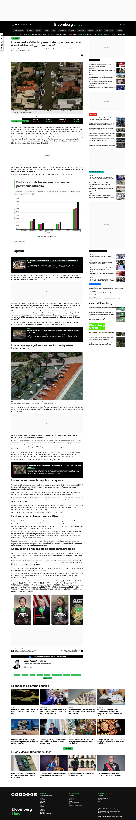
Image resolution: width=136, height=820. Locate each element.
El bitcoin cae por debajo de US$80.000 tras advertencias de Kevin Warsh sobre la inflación (111, 741)
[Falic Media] (115, 27)
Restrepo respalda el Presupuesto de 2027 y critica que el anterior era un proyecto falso (53, 741)
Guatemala (42, 815)
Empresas (66, 675)
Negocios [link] (90, 30)
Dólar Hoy (71, 798)
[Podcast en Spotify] (35, 794)
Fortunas (32, 675)
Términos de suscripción (103, 798)
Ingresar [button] (122, 24)
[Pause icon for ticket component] (12, 34)
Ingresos (40, 675)
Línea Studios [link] (81, 30)
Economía (15, 38)
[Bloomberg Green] (107, 326)
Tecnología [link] (71, 30)
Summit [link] (46, 30)
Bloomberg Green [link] (109, 30)
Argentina (42, 799)
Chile (41, 804)
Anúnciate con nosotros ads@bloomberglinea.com (110, 809)
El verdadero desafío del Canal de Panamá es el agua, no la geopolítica (106, 288)
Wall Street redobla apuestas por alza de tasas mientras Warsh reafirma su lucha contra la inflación (25, 652)
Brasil (41, 797)
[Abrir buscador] (16, 25)
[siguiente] (82, 651)
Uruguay (42, 809)
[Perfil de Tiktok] (31, 794)
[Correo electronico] (25, 667)
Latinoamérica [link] (62, 30)
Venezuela (42, 802)
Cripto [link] (53, 30)
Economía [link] (119, 30)
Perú (41, 805)
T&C (99, 801)
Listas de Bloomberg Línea (75, 805)
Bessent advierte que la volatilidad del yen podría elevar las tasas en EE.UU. (70, 651)
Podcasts (71, 804)
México (42, 798)
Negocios (47, 675)
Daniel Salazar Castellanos (19, 116)
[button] (82, 55)
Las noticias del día (76, 675)
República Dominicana (45, 813)
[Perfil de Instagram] (24, 794)
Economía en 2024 (57, 675)
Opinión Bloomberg (95, 284)
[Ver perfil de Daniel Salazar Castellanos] (17, 664)
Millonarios (17, 675)
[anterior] (12, 651)
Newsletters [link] (30, 30)
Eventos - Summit (102, 807)
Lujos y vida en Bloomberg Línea (31, 752)
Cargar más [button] (68, 748)
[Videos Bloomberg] (107, 303)
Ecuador (42, 806)
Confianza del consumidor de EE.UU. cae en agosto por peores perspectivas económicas (81, 741)
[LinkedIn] (31, 667)
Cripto (70, 801)
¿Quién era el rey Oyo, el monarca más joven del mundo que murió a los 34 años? (53, 775)
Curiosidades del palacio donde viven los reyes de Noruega (81, 774)
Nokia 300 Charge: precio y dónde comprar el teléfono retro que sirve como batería (23, 775)
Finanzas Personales (74, 802)
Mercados (71, 797)
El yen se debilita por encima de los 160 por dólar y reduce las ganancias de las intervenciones (81, 711)
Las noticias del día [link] (18, 30)
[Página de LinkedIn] (28, 794)
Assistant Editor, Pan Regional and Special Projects (37, 663)
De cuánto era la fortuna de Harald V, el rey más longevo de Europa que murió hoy (110, 775)
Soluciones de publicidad (104, 812)
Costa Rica (42, 810)
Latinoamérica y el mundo (46, 795)
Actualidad (71, 799)
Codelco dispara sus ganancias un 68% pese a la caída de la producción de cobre (24, 711)
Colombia (42, 801)
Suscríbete (100, 795)
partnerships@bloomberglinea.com (106, 808)
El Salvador (43, 812)
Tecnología (100, 799)
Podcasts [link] (99, 30)
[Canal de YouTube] (20, 794)
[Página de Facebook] (12, 794)
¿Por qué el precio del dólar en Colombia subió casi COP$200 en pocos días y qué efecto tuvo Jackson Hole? (101, 190)
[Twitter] (28, 667)
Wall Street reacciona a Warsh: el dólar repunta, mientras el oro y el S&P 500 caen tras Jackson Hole (53, 711)
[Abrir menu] (12, 25)
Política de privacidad (103, 797)
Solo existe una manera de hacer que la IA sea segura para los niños (105, 298)
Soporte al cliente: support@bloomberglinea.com (109, 811)
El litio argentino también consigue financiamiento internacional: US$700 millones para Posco (24, 741)
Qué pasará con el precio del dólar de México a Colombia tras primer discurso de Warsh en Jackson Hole (101, 197)
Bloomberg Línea (47, 678)
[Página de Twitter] (16, 794)
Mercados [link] (38, 30)
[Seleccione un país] (29, 25)
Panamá (42, 808)
